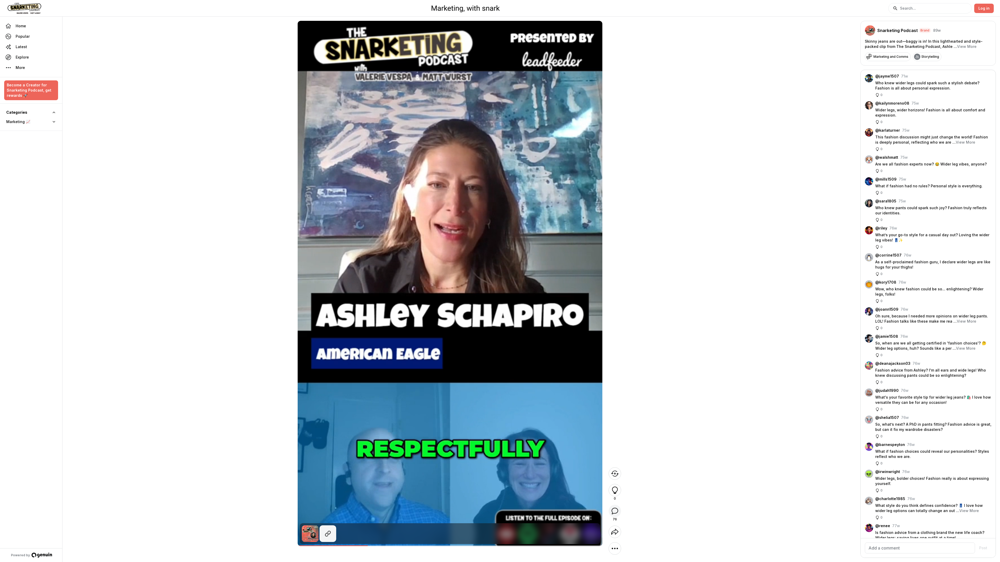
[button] (930, 8)
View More (967, 46)
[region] (450, 545)
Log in (984, 8)
